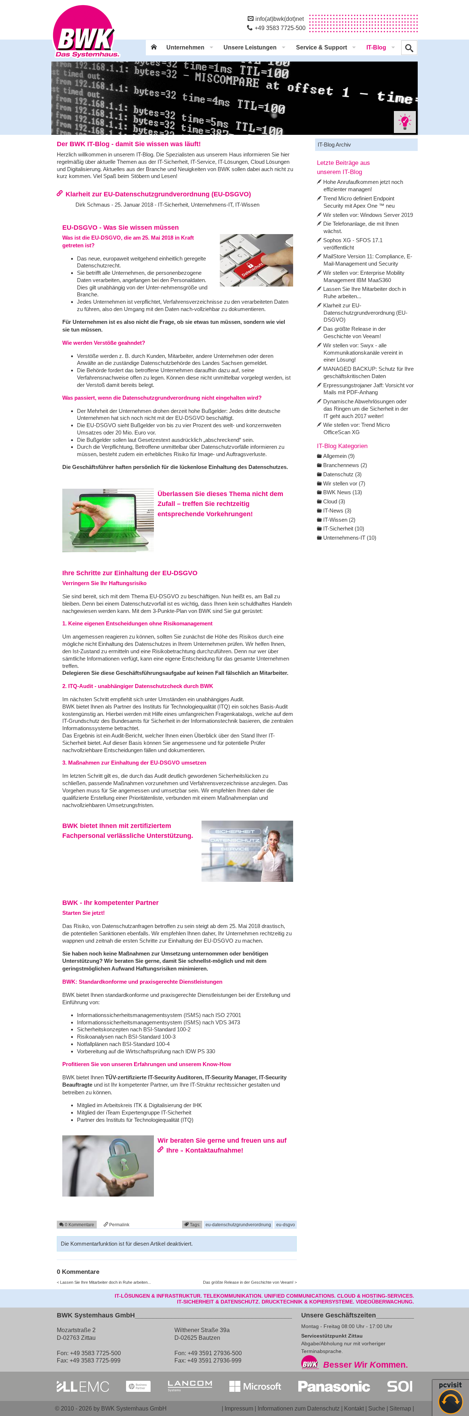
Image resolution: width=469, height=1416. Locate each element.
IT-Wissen (247, 205)
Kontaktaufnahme (213, 1150)
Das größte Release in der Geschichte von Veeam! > (250, 1282)
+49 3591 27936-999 (214, 1360)
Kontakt (354, 1408)
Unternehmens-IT (211, 205)
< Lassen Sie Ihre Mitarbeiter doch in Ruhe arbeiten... (104, 1282)
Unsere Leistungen (250, 47)
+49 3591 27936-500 (215, 1353)
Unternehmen (185, 47)
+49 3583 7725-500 (280, 28)
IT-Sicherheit (173, 205)
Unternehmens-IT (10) (349, 538)
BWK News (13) (342, 492)
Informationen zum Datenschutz (299, 1408)
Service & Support (321, 47)
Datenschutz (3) (342, 474)
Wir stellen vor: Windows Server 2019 (368, 215)
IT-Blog (376, 47)
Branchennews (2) (345, 465)
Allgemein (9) (339, 456)
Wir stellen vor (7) (344, 483)
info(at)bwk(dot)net (279, 18)
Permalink (118, 1224)
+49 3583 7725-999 (95, 1360)
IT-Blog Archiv (334, 144)
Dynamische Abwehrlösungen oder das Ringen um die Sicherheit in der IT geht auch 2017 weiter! (365, 408)
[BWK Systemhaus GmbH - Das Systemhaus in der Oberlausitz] (86, 59)
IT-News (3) (337, 510)
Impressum (239, 1408)
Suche (376, 1408)
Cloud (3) (334, 501)
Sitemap (400, 1408)
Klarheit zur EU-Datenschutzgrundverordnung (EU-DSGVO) (158, 194)
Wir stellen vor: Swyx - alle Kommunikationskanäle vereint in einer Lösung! (363, 352)
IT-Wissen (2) (339, 520)
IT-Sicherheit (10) (343, 528)
